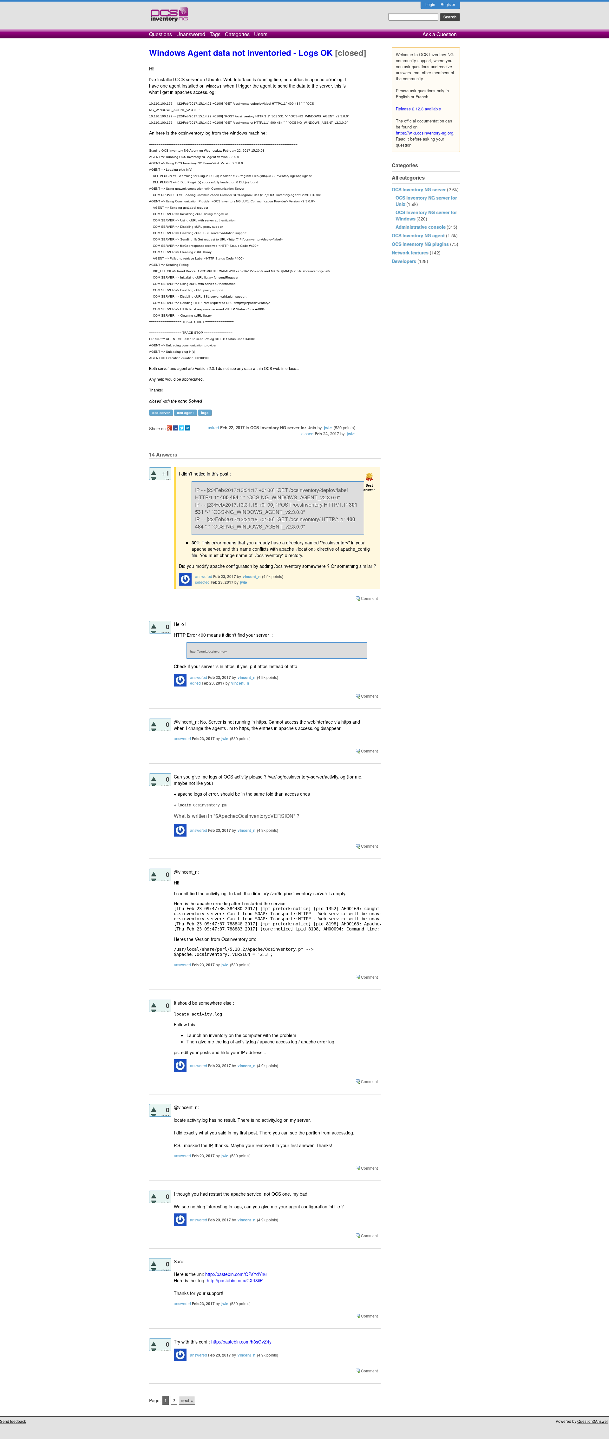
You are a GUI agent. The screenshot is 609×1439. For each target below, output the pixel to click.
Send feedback (13, 1421)
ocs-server (161, 412)
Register (448, 4)
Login (430, 4)
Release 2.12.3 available (418, 109)
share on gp (169, 427)
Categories (237, 34)
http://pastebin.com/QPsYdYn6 (236, 1274)
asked (213, 427)
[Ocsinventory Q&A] (169, 17)
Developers (404, 261)
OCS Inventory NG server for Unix (283, 427)
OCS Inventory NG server (419, 189)
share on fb (175, 427)
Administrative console (421, 227)
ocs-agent (185, 412)
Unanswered (190, 34)
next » (187, 1400)
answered (203, 576)
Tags (215, 34)
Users (260, 34)
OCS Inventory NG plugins (420, 244)
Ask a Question (439, 34)
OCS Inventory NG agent (418, 235)
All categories (408, 177)
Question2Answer (592, 1421)
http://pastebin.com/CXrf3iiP (235, 1280)
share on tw (181, 427)
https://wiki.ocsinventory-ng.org (424, 133)
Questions (160, 34)
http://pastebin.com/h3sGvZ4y (241, 1341)
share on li (187, 427)
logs (204, 412)
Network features (410, 252)
